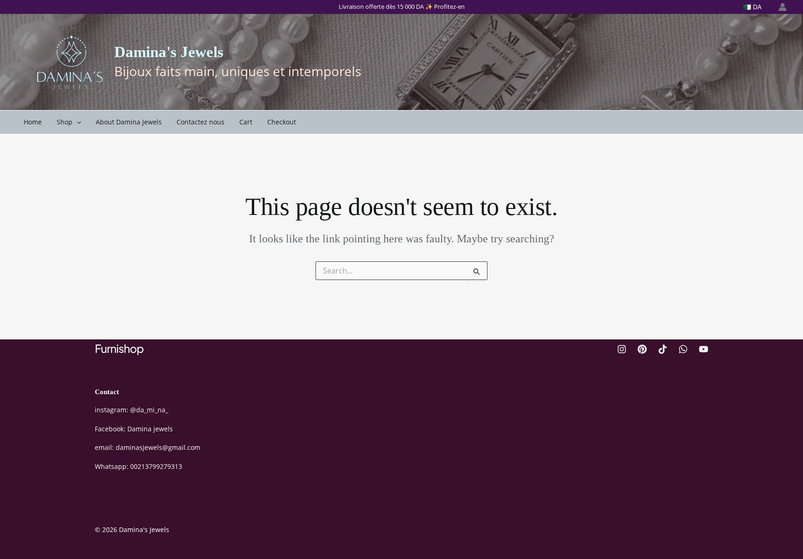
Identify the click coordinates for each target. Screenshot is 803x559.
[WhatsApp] (683, 349)
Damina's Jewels (169, 52)
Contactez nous (200, 121)
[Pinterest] (642, 349)
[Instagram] (621, 349)
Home (33, 121)
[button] (76, 122)
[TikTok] (662, 349)
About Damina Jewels (129, 121)
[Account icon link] (782, 7)
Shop (64, 121)
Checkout (281, 121)
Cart (245, 121)
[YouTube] (703, 349)
